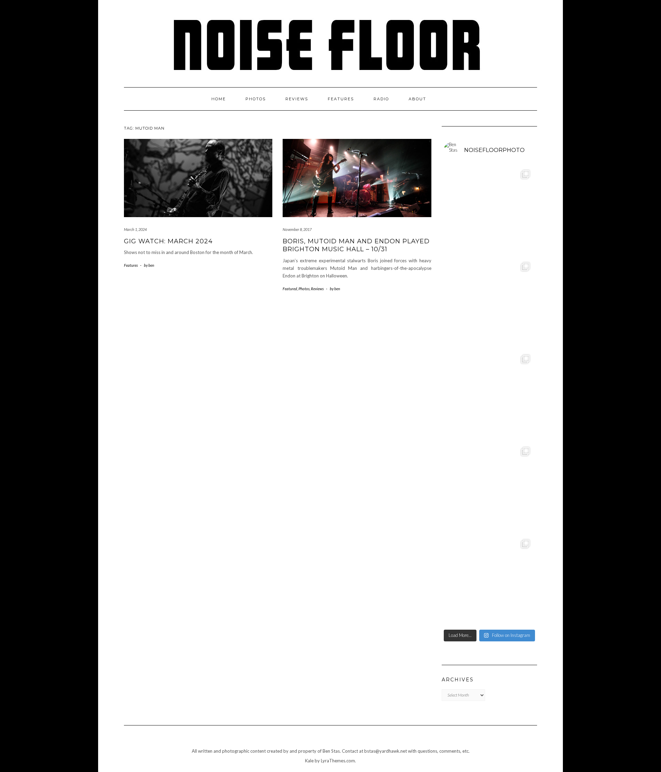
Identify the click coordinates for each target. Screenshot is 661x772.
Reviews (296, 98)
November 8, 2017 (297, 229)
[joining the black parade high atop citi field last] (489, 580)
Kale (309, 760)
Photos (255, 98)
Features (341, 98)
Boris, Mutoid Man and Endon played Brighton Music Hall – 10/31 (356, 245)
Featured (290, 288)
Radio (381, 98)
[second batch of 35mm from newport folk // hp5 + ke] (489, 395)
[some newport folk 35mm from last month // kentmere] (489, 487)
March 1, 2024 (135, 229)
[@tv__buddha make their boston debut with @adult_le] (489, 210)
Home (218, 98)
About (417, 98)
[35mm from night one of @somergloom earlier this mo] (489, 302)
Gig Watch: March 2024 (168, 241)
